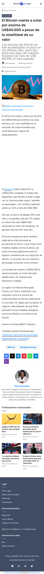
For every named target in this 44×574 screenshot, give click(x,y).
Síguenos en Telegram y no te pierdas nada (19, 529)
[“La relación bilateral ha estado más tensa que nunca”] (11, 448)
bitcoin (7, 189)
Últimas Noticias (8, 546)
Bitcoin (12, 347)
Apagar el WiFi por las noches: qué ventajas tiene (11, 429)
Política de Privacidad (10, 495)
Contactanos (7, 502)
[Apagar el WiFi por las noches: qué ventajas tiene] (11, 418)
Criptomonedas (28, 347)
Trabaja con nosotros (10, 523)
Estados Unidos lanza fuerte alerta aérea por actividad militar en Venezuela (32, 459)
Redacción (6, 515)
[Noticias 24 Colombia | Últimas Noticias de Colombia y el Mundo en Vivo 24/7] (22, 4)
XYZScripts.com (34, 573)
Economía (12, 10)
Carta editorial (7, 519)
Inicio (5, 10)
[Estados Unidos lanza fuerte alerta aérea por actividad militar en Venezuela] (32, 448)
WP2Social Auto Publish (12, 573)
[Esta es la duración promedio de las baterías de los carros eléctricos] (32, 418)
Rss (3, 542)
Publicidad (6, 498)
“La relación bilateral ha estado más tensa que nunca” (10, 458)
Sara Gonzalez (10, 63)
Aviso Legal (6, 491)
